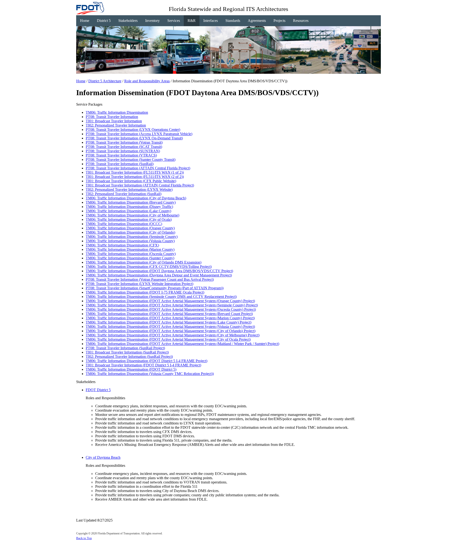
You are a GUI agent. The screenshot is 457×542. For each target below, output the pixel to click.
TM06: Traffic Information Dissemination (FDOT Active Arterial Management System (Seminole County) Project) (172, 305)
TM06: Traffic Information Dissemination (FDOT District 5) (131, 369)
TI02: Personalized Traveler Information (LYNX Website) (129, 189)
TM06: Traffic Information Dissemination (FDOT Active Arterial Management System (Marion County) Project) (170, 318)
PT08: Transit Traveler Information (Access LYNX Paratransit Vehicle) (139, 134)
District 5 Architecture (104, 81)
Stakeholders (128, 21)
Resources (300, 21)
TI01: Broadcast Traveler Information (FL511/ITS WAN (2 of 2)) (135, 177)
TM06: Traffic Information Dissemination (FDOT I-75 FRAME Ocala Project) (145, 292)
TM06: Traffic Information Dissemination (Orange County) (130, 228)
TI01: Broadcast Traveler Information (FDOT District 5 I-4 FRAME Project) (143, 365)
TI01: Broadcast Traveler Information (114, 121)
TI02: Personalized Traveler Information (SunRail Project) (129, 357)
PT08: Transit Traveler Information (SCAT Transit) (124, 147)
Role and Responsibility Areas (147, 81)
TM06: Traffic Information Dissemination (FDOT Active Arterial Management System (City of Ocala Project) (168, 339)
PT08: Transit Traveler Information (112, 117)
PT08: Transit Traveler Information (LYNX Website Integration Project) (139, 284)
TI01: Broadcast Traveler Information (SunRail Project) (127, 352)
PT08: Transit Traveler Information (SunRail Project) (125, 348)
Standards (232, 21)
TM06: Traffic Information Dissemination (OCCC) (124, 224)
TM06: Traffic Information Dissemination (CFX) (122, 245)
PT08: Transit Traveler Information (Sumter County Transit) (130, 160)
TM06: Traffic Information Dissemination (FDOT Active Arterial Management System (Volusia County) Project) (170, 327)
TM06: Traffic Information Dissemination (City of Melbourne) (132, 215)
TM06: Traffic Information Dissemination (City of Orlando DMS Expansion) (143, 262)
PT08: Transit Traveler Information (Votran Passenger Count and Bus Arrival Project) (150, 279)
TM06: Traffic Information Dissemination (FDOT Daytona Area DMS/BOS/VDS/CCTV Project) (159, 271)
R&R (192, 21)
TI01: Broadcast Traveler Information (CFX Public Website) (131, 181)
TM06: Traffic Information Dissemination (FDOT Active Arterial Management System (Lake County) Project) (168, 322)
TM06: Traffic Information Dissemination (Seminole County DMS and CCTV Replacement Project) (161, 297)
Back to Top (84, 538)
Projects (279, 21)
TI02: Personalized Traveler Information (116, 125)
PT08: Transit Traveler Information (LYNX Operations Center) (133, 130)
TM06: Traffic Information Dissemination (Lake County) (128, 211)
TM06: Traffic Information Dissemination (117, 112)
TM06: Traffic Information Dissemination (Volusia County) (130, 241)
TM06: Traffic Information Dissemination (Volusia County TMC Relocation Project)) (150, 374)
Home (84, 21)
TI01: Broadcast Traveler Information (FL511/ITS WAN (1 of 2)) (135, 172)
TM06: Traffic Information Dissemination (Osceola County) (131, 254)
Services (173, 21)
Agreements (257, 21)
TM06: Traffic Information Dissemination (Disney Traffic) (129, 207)
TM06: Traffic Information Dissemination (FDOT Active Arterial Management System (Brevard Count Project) (169, 314)
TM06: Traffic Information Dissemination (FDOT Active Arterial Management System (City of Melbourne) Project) (172, 335)
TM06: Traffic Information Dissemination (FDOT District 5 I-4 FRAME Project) (146, 361)
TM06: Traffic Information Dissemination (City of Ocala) (129, 219)
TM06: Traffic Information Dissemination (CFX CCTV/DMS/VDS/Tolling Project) (149, 267)
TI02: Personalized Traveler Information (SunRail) (123, 194)
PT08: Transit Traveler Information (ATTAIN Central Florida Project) (138, 168)
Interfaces (210, 21)
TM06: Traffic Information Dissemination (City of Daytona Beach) (136, 198)
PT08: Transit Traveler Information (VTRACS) (121, 155)
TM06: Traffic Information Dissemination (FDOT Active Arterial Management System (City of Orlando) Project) (170, 331)
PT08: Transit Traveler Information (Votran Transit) (124, 142)
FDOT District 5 (98, 390)
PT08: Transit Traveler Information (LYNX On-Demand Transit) (134, 138)
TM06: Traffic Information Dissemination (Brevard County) (131, 202)
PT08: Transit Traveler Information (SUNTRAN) (123, 151)
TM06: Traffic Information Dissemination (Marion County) (130, 249)
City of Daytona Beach (103, 457)
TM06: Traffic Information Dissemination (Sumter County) (130, 258)
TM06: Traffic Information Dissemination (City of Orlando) (130, 232)
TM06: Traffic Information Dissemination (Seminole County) (132, 237)
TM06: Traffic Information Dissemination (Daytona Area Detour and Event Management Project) (159, 275)
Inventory (152, 21)
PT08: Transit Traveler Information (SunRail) (120, 164)
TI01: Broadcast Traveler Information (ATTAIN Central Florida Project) (140, 185)
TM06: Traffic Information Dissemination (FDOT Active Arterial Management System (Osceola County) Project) (171, 309)
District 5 (104, 21)
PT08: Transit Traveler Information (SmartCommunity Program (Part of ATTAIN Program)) (155, 288)
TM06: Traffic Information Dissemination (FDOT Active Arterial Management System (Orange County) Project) (170, 301)
